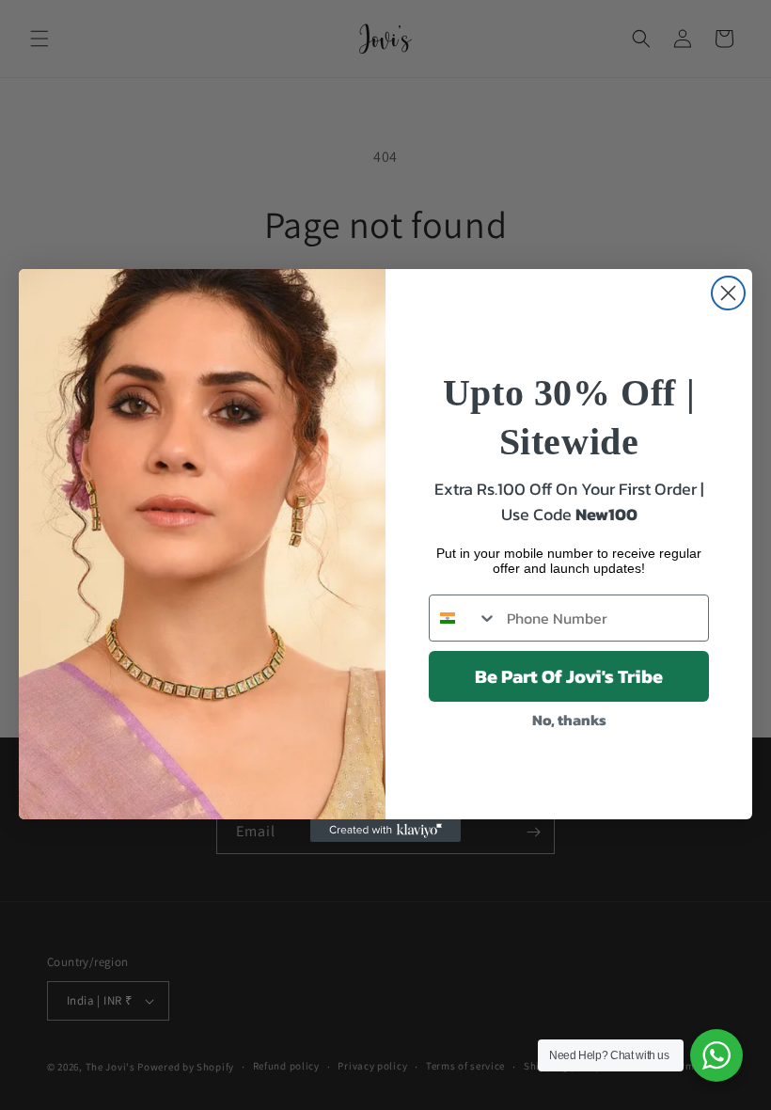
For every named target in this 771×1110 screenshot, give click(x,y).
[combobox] (463, 618)
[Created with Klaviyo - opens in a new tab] (385, 830)
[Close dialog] (728, 293)
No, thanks (569, 719)
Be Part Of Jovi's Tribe (569, 676)
